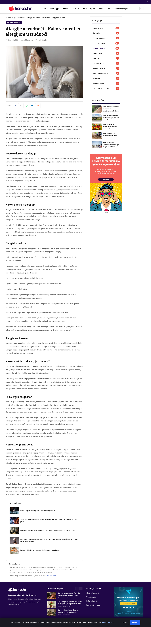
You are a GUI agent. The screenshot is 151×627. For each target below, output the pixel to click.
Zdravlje (75, 9)
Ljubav (84, 9)
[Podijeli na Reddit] (37, 105)
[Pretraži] (141, 9)
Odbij (124, 622)
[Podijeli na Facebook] (15, 105)
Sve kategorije (121, 9)
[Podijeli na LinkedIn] (32, 105)
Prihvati (135, 622)
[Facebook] (147, 2)
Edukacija (65, 9)
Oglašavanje (91, 597)
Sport (92, 9)
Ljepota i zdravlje (19, 17)
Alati (108, 9)
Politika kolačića (92, 601)
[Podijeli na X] (20, 105)
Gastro (101, 9)
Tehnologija (53, 9)
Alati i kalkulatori (92, 593)
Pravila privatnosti (93, 605)
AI (45, 9)
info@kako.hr (51, 576)
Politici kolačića (108, 622)
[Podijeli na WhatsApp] (26, 105)
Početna (9, 17)
